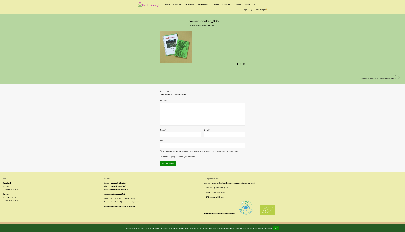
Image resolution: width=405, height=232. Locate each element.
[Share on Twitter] (240, 64)
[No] (402, 228)
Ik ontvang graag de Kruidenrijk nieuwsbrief (178, 157)
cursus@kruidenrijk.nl (118, 183)
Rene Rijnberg (196, 26)
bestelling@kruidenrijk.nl (119, 189)
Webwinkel (177, 4)
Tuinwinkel (226, 4)
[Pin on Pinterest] (244, 64)
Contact (248, 4)
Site (161, 141)
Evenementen (189, 4)
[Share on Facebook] (237, 64)
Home (167, 4)
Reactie (163, 101)
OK (276, 228)
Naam (163, 130)
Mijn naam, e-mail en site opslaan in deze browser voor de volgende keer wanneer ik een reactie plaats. (201, 151)
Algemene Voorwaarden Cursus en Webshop (120, 206)
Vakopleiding (203, 4)
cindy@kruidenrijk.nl (118, 186)
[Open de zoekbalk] (254, 4)
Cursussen (215, 4)
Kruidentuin (238, 4)
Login (245, 10)
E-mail (207, 130)
